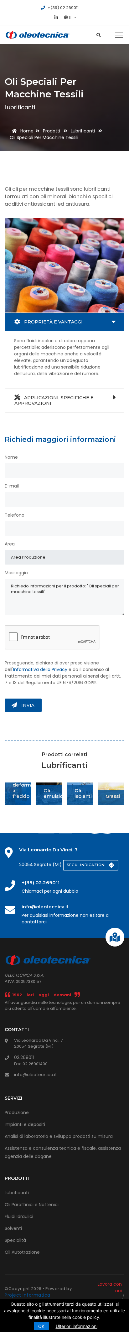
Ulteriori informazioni (76, 1326)
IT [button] (70, 17)
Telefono (14, 515)
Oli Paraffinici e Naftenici (32, 1204)
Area (10, 544)
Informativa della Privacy (40, 669)
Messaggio (16, 573)
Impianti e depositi (25, 1124)
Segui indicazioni (87, 865)
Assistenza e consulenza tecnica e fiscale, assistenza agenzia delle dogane (63, 1152)
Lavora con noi (110, 1287)
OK (41, 1326)
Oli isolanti (83, 793)
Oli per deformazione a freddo (30, 785)
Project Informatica (27, 1295)
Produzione (17, 1112)
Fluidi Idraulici (19, 1216)
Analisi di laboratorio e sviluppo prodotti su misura (59, 1136)
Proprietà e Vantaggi (53, 322)
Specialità (15, 1240)
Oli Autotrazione (22, 1252)
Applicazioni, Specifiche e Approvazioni (54, 400)
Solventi (13, 1228)
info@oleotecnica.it (35, 1074)
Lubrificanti (17, 1193)
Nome (11, 457)
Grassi (113, 796)
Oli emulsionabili (60, 793)
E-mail (12, 486)
